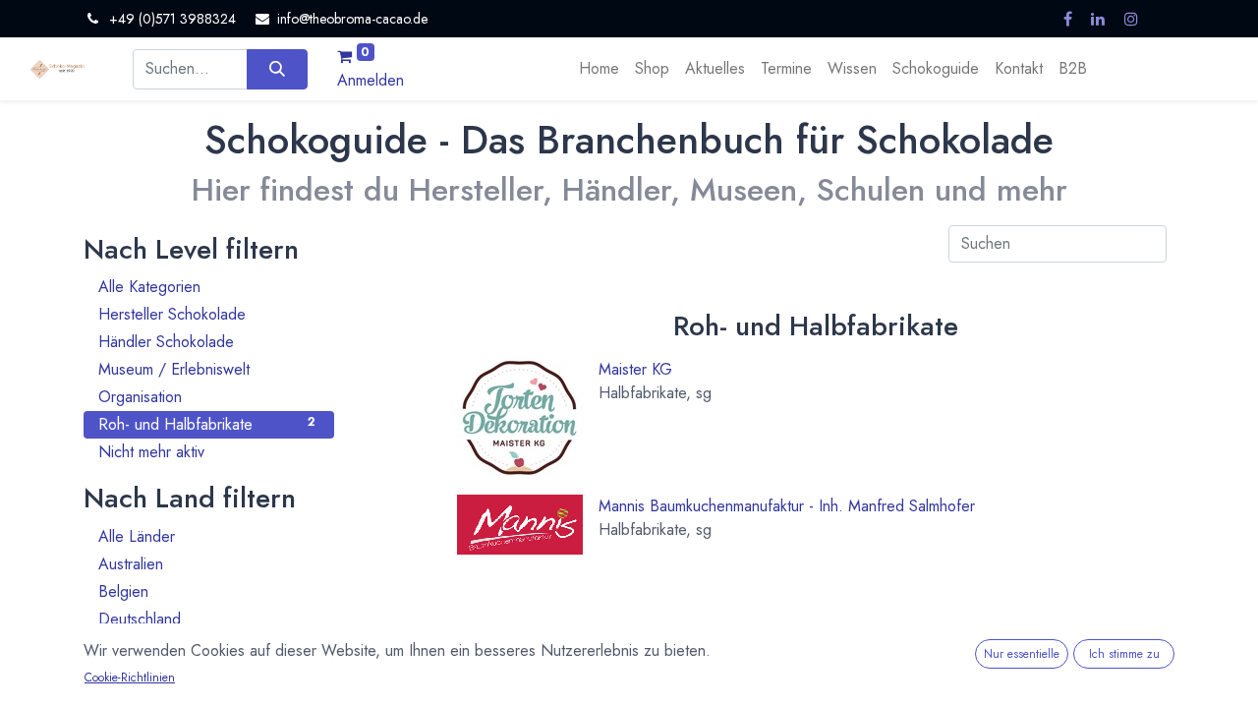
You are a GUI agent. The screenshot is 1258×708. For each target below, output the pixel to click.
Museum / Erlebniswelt (206, 369)
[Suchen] (277, 68)
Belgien (206, 591)
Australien (206, 564)
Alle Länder (206, 536)
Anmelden (370, 80)
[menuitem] (599, 68)
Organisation (206, 396)
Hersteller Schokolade (206, 314)
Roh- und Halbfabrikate (206, 424)
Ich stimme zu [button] (1124, 654)
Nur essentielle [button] (1021, 654)
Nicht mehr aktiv (206, 452)
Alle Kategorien (206, 286)
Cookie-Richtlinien (130, 677)
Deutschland (206, 619)
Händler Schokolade (206, 341)
